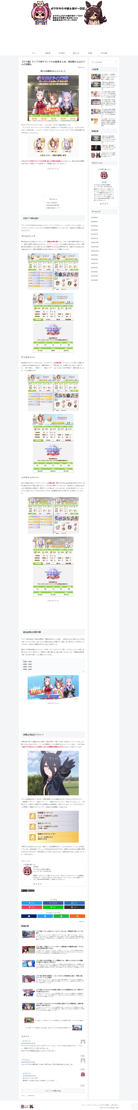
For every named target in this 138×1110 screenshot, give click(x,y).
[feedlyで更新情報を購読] (39, 884)
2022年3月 (94, 230)
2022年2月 (94, 234)
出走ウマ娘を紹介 (52, 202)
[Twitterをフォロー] (36, 884)
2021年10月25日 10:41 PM (28, 1062)
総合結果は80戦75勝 (53, 205)
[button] (116, 62)
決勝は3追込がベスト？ (54, 208)
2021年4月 (94, 276)
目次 (50, 199)
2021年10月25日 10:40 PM (28, 1043)
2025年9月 (94, 217)
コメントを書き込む (53, 1091)
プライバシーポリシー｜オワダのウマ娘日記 (98, 1105)
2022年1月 (94, 238)
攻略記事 (25, 890)
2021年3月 (94, 280)
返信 (83, 1056)
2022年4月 (94, 226)
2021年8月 (94, 259)
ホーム (83, 1105)
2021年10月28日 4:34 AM (29, 1075)
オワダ (35, 867)
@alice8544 (62, 125)
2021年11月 (95, 247)
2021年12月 (95, 242)
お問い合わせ (114, 1105)
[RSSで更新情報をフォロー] (41, 884)
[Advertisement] (69, 39)
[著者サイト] (34, 884)
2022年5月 (94, 221)
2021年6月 (94, 267)
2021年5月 (94, 272)
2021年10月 (95, 251)
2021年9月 (94, 255)
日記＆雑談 (31, 890)
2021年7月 (94, 263)
